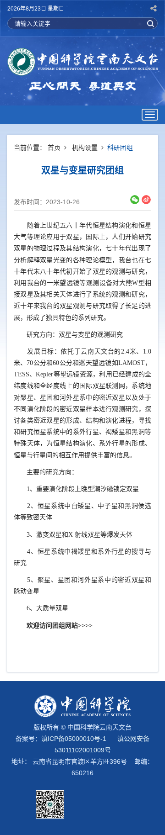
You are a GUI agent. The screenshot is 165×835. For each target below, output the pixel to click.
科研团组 (120, 147)
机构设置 (85, 147)
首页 (54, 147)
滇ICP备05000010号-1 (73, 738)
